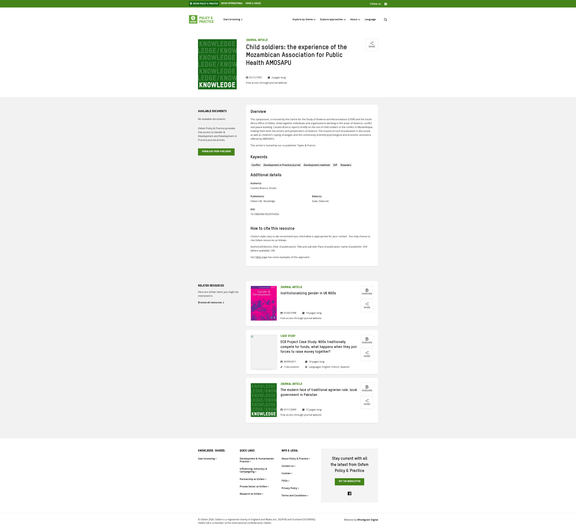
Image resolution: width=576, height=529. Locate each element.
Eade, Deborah (320, 201)
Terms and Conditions (294, 495)
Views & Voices (253, 3)
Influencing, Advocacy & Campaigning (253, 470)
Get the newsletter (349, 481)
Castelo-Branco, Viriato (263, 188)
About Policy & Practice (295, 458)
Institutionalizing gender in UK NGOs (308, 294)
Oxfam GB (256, 201)
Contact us (288, 466)
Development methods (317, 165)
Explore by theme (303, 19)
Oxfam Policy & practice (205, 4)
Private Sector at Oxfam (253, 486)
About (353, 19)
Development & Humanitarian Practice (257, 460)
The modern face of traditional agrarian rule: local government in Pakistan (318, 393)
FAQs (258, 257)
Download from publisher (216, 151)
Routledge (269, 201)
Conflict (256, 165)
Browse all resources (210, 302)
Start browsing (231, 19)
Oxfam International (232, 3)
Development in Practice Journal (282, 165)
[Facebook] (386, 4)
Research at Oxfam (250, 493)
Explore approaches (331, 19)
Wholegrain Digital (367, 519)
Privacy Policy (289, 488)
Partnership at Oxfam (252, 479)
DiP (335, 165)
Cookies (286, 473)
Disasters (345, 165)
